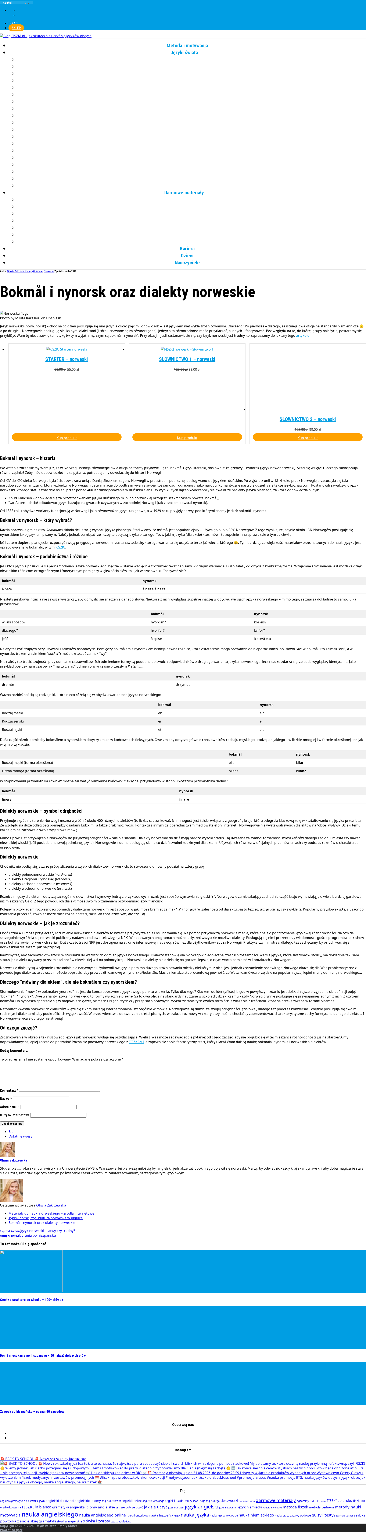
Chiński (191, 67)
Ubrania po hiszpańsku (28, 1489)
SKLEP (16, 28)
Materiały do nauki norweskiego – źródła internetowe (51, 1467)
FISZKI (60, 800)
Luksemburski (191, 116)
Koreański (191, 109)
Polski (191, 137)
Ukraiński (191, 165)
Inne (191, 186)
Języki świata (184, 53)
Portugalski (191, 144)
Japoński (191, 95)
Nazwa (6, 1352)
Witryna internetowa (14, 1369)
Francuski (191, 74)
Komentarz (9, 1344)
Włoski (191, 179)
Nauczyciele (187, 263)
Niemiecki (191, 123)
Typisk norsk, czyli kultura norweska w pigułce (45, 1471)
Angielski (191, 60)
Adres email (10, 1360)
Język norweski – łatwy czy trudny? (37, 1484)
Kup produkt (67, 691)
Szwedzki (191, 158)
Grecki (191, 81)
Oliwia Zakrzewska (51, 1458)
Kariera (187, 249)
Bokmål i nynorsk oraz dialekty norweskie (41, 1476)
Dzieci (187, 256)
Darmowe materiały (184, 193)
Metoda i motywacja (187, 46)
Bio (11, 1385)
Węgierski (192, 172)
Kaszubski (191, 102)
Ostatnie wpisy (20, 1389)
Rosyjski (191, 151)
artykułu (302, 335)
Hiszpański (191, 88)
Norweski (191, 130)
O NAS (13, 23)
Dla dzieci (192, 242)
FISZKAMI (136, 1295)
